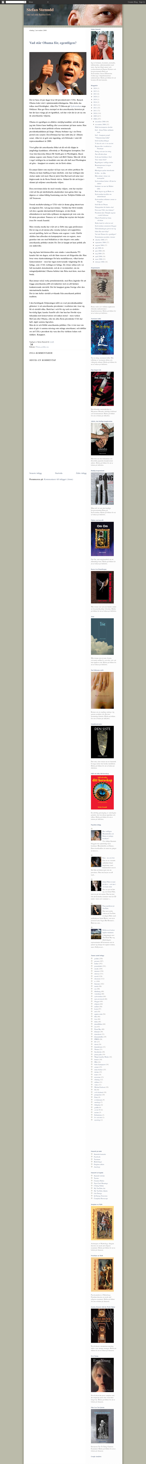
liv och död (98, 1117)
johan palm (98, 1054)
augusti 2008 (99, 245)
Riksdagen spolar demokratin (104, 170)
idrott (96, 1044)
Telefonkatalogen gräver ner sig (105, 228)
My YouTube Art (99, 1188)
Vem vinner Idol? (101, 160)
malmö (96, 1006)
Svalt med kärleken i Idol (103, 157)
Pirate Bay (97, 1029)
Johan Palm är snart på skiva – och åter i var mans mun (109, 884)
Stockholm (98, 1052)
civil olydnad (98, 1092)
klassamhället (98, 1037)
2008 (95, 119)
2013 (95, 105)
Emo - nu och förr (109, 858)
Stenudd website (99, 1176)
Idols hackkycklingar (102, 141)
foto (95, 1019)
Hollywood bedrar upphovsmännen (109, 931)
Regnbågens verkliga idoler (104, 162)
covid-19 (97, 1110)
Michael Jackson (99, 1087)
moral (96, 976)
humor (96, 1059)
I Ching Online (99, 1186)
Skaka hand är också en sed (104, 223)
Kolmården (98, 1115)
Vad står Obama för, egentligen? (53, 42)
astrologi (97, 1102)
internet (96, 971)
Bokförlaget (98, 1162)
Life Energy (98, 1193)
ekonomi (97, 979)
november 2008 (100, 124)
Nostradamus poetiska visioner (105, 237)
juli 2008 (98, 248)
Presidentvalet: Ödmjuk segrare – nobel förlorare (105, 214)
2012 (95, 108)
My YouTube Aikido (101, 1191)
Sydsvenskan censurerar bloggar (105, 226)
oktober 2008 (100, 240)
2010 (95, 113)
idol (95, 1011)
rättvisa (96, 974)
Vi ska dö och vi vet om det (104, 143)
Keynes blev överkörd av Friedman (103, 147)
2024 (95, 88)
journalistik (98, 966)
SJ (95, 1090)
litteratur (97, 984)
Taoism (96, 1178)
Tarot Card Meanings (101, 1183)
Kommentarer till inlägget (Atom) (58, 479)
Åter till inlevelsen (101, 154)
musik (96, 969)
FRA (95, 1062)
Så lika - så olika (100, 173)
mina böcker (98, 1069)
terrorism (97, 1077)
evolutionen (98, 1100)
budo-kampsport (99, 1064)
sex (95, 989)
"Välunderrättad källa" (102, 138)
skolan (96, 1072)
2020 (95, 96)
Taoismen (97, 1159)
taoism (96, 1112)
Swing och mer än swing (103, 151)
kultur (96, 963)
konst (96, 1009)
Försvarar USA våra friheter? (104, 210)
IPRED (96, 1039)
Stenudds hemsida (100, 1154)
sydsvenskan (98, 996)
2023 (95, 91)
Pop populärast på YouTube (108, 907)
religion (97, 1004)
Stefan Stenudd (40, 9)
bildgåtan (97, 1105)
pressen (96, 961)
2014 (95, 102)
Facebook (97, 1157)
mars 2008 (99, 259)
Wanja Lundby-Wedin (101, 1057)
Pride (96, 1097)
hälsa (96, 1022)
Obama (38, 347)
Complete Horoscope (101, 1198)
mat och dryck (99, 999)
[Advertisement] (53, 449)
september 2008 (100, 242)
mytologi (97, 1120)
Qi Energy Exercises (100, 1196)
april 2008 (99, 256)
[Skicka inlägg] (57, 344)
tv (95, 981)
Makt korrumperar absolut (103, 127)
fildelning (97, 991)
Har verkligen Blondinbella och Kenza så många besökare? (108, 834)
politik (43, 347)
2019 (95, 99)
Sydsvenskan (75, 106)
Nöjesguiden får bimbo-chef (104, 207)
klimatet (97, 1032)
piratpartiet (98, 1095)
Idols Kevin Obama (101, 204)
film (95, 1016)
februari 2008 (100, 262)
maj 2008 (98, 253)
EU (95, 1042)
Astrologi (97, 1167)
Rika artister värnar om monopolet (102, 177)
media (96, 986)
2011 (95, 110)
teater (96, 1074)
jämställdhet (98, 1024)
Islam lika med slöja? (102, 231)
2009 (95, 116)
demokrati (97, 1034)
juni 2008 (98, 251)
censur (96, 1067)
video (96, 1085)
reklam (96, 1082)
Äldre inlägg (81, 473)
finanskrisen (98, 1047)
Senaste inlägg (35, 473)
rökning (97, 1079)
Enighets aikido (99, 1164)
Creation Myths (99, 1181)
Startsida (58, 473)
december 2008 (100, 121)
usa (47, 347)
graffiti (96, 1107)
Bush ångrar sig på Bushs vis (104, 191)
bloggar (97, 1001)
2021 (95, 94)
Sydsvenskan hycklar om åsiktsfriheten (103, 195)
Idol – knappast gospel (102, 135)
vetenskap (97, 994)
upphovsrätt (98, 1014)
